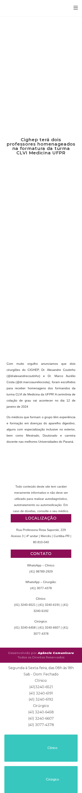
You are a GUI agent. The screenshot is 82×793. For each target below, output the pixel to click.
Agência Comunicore (56, 653)
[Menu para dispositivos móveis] (75, 8)
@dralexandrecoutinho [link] (23, 376)
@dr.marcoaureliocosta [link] (33, 382)
